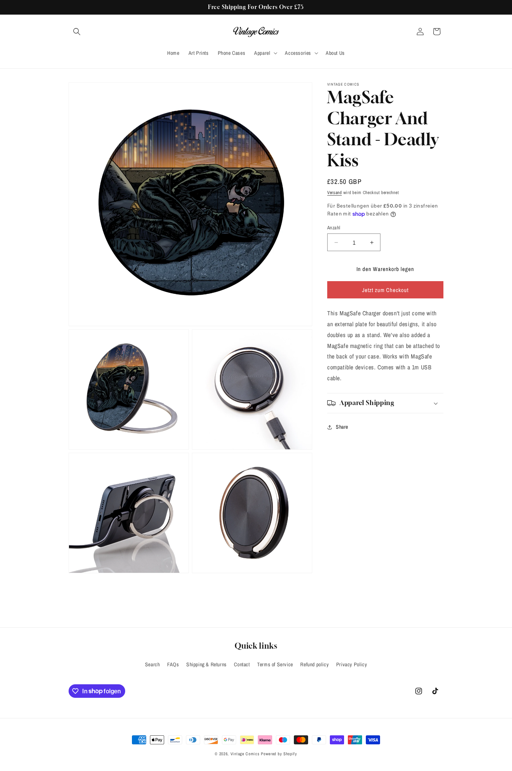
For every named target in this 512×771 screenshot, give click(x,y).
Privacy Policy (351, 664)
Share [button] (342, 426)
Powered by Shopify (279, 753)
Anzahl (333, 227)
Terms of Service (275, 664)
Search (152, 664)
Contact (242, 664)
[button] (77, 31)
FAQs (173, 664)
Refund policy (314, 664)
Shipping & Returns (206, 664)
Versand (334, 193)
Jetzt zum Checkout (385, 290)
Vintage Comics (245, 753)
